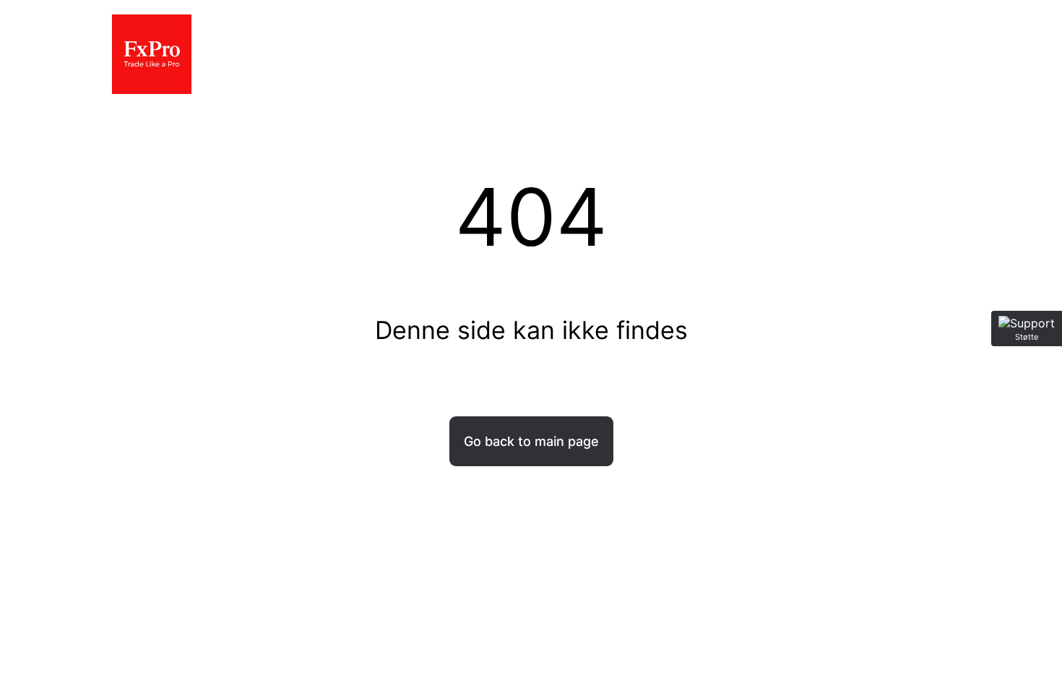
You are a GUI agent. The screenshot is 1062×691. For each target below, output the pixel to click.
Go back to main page (531, 441)
